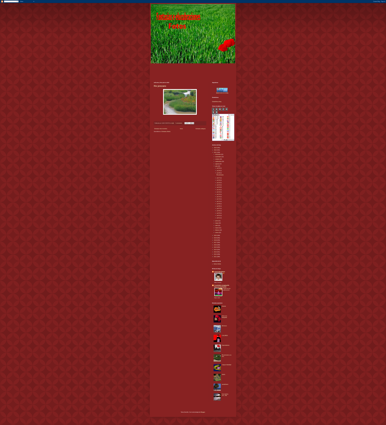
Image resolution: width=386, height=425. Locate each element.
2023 (215, 147)
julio (216, 166)
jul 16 (218, 192)
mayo (217, 223)
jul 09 (218, 203)
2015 (215, 247)
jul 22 (218, 185)
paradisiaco (225, 384)
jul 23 (218, 182)
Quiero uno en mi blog (222, 93)
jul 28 (218, 173)
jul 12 (218, 201)
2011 (215, 256)
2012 (215, 254)
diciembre (218, 154)
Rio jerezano (160, 86)
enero (217, 232)
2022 (215, 150)
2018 (215, 240)
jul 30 (218, 168)
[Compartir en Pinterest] (193, 123)
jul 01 (218, 218)
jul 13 (218, 199)
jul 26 (218, 180)
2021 (215, 152)
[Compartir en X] (189, 123)
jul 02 (218, 215)
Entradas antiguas (201, 128)
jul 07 (218, 208)
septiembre (218, 161)
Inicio (181, 128)
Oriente (224, 306)
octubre (217, 159)
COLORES (225, 335)
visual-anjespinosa (219, 271)
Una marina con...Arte (225, 394)
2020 (215, 235)
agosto (217, 164)
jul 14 (218, 196)
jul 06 (218, 210)
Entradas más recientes (160, 128)
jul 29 (218, 170)
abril (216, 225)
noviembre (218, 156)
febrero (217, 230)
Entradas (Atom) (166, 131)
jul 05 (218, 213)
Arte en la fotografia (224, 316)
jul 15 (218, 194)
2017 (215, 242)
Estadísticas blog (216, 101)
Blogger (203, 412)
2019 (215, 238)
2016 (215, 245)
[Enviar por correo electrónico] (185, 123)
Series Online (217, 264)
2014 (215, 249)
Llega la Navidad (226, 364)
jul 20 (218, 187)
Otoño (223, 374)
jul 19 (218, 189)
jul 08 (218, 206)
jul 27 (218, 178)
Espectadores (225, 345)
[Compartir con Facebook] (191, 123)
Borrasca (224, 326)
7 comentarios (178, 123)
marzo (217, 228)
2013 (215, 252)
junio (216, 220)
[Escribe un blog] (187, 123)
